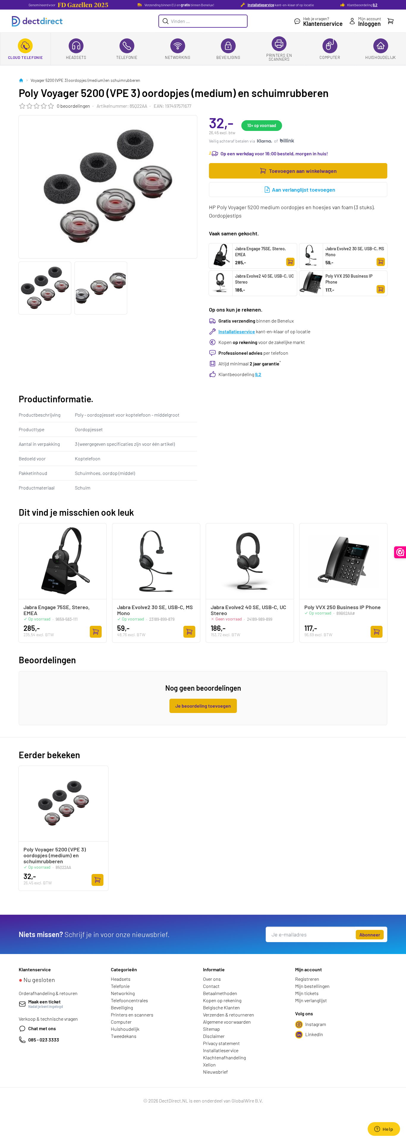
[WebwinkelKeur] (400, 552)
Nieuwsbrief (215, 1072)
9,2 (375, 5)
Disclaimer (214, 1036)
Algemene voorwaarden (227, 1022)
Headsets (76, 57)
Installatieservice (261, 5)
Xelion (209, 1064)
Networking (178, 57)
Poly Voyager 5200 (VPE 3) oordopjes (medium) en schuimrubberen (54, 855)
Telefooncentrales (129, 1000)
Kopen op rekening (222, 1000)
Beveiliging (228, 57)
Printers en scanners (279, 57)
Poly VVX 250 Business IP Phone (348, 278)
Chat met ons (42, 1028)
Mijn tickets (307, 993)
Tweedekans (123, 1036)
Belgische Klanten (221, 1007)
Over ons (212, 979)
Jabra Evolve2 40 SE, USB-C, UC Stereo (264, 278)
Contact (211, 986)
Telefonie (126, 57)
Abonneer (369, 934)
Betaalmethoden (220, 993)
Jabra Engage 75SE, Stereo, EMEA (260, 251)
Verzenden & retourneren (228, 1014)
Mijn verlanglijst (311, 1000)
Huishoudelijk (380, 57)
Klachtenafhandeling (224, 1057)
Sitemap (211, 1029)
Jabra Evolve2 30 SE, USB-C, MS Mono (354, 251)
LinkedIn (314, 1034)
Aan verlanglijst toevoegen (303, 189)
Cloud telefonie (25, 57)
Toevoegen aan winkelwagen (303, 171)
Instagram (315, 1024)
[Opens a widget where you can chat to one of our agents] (383, 1129)
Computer (330, 57)
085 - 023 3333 (43, 1039)
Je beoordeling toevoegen (203, 706)
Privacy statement (221, 1043)
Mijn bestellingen (312, 986)
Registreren (307, 979)
